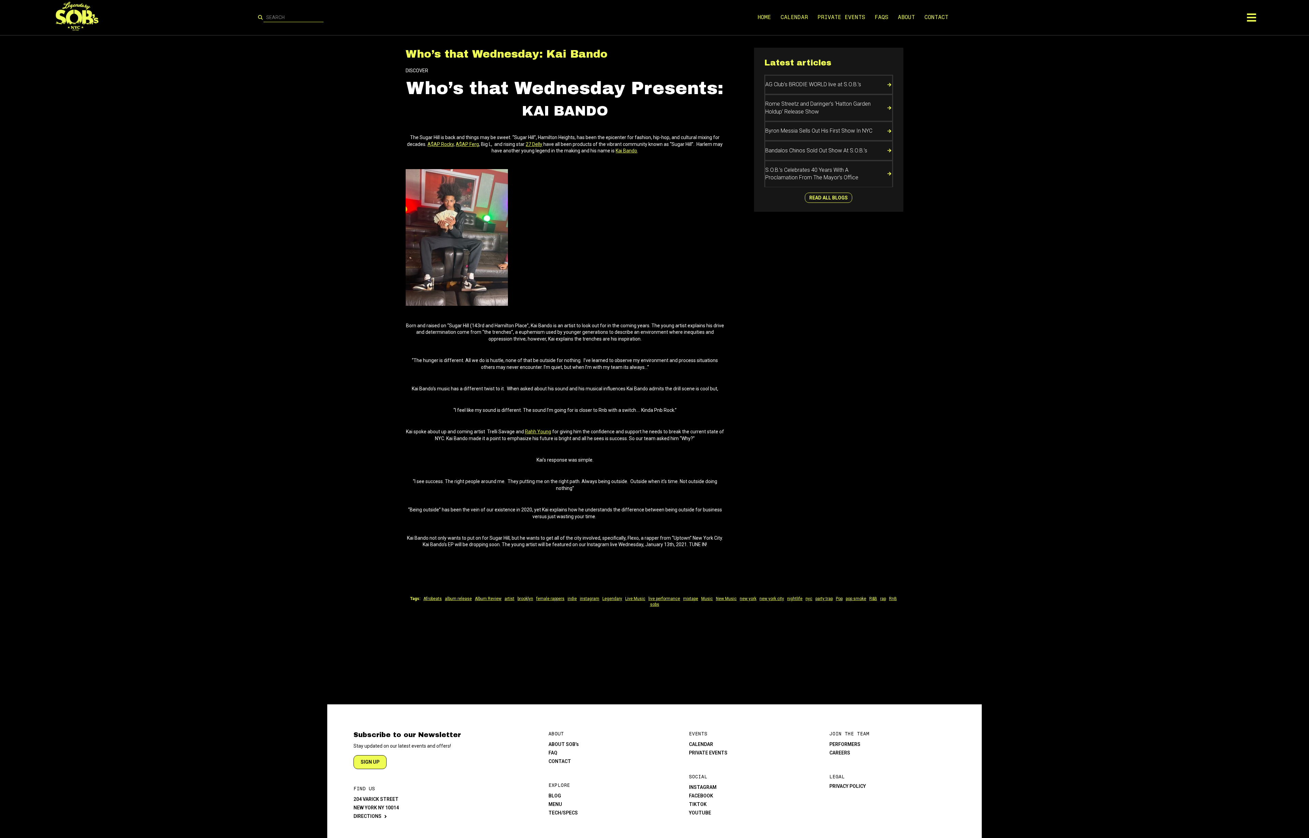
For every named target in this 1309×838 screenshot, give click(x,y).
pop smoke (856, 598)
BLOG (554, 795)
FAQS (881, 17)
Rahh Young (538, 431)
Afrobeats (432, 598)
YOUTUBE (700, 812)
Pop (839, 598)
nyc (809, 598)
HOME (764, 17)
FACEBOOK (701, 795)
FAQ (552, 752)
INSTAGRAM (703, 787)
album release (458, 598)
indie (572, 598)
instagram (589, 598)
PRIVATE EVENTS (841, 17)
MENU (555, 804)
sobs (654, 604)
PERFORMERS (844, 744)
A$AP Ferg (467, 144)
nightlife (794, 598)
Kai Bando (626, 150)
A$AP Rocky (440, 144)
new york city (771, 598)
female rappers (550, 598)
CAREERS (839, 752)
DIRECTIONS (367, 816)
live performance (664, 598)
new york (748, 598)
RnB (893, 598)
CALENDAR (794, 17)
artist (509, 598)
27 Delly (534, 144)
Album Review (488, 598)
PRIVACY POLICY (847, 786)
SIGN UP (370, 762)
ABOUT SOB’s (563, 744)
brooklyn (525, 598)
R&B (873, 598)
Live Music (635, 598)
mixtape (690, 598)
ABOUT (906, 17)
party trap (824, 598)
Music (707, 598)
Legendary (612, 598)
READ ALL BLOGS (828, 197)
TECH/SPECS (563, 812)
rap (883, 598)
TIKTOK (698, 804)
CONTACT (936, 17)
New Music (726, 598)
